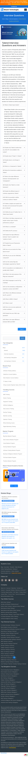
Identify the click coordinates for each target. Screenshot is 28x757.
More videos (14, 486)
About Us (3, 588)
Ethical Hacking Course (8, 423)
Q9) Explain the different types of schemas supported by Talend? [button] (11, 192)
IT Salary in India (7, 381)
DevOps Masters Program (9, 446)
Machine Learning (7, 415)
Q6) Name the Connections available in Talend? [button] (12, 171)
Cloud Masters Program (9, 443)
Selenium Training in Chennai (7, 649)
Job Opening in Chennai (10, 361)
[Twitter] (5, 580)
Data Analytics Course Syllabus (10, 377)
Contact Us (14, 6)
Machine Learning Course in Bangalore (10, 694)
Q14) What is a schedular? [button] (9, 226)
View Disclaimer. (12, 747)
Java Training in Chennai (6, 663)
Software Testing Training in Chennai (9, 633)
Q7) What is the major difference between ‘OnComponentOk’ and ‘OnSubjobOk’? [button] (11, 179)
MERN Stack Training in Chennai (8, 659)
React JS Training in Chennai (7, 651)
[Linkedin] (13, 580)
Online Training (14, 571)
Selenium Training (7, 419)
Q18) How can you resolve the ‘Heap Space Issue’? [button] (12, 250)
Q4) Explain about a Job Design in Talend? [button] (11, 161)
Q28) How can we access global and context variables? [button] (12, 308)
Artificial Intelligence (8, 405)
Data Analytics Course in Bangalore (9, 671)
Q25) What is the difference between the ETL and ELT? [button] (12, 294)
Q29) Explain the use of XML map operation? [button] (11, 314)
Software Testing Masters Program (11, 450)
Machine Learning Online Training (8, 612)
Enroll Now (4, 753)
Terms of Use (11, 594)
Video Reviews (18, 567)
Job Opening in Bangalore (10, 357)
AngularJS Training (7, 401)
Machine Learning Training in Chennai (9, 661)
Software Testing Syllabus (9, 370)
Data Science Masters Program (10, 439)
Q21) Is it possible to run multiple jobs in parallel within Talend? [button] (13, 269)
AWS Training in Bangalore (7, 698)
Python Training (7, 398)
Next (21, 329)
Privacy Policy (22, 592)
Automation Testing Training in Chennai (10, 637)
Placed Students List (5, 573)
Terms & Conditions (20, 594)
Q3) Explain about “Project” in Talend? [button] (12, 156)
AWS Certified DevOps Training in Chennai (10, 639)
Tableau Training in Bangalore (7, 680)
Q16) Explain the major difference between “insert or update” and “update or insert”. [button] (11, 237)
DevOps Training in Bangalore (8, 696)
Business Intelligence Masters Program (12, 453)
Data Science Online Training (7, 608)
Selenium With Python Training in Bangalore (11, 682)
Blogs (7, 18)
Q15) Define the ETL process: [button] (10, 230)
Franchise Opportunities (6, 592)
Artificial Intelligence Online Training (9, 618)
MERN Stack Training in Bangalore (9, 692)
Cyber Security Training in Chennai (9, 643)
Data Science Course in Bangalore (9, 676)
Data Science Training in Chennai (8, 631)
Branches (13, 588)
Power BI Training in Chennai (7, 655)
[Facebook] (2, 580)
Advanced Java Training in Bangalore (9, 702)
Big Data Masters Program (9, 436)
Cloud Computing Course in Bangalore (10, 669)
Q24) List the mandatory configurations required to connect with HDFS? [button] (12, 287)
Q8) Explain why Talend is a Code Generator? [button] (11, 186)
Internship (6, 567)
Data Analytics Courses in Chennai (9, 627)
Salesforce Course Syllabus (10, 374)
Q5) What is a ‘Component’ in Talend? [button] (12, 166)
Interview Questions (13, 18)
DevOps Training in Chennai (7, 645)
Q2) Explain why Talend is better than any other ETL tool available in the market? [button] (12, 150)
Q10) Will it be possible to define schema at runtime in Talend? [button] (11, 198)
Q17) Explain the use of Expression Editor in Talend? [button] (11, 244)
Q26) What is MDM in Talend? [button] (10, 299)
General (6, 350)
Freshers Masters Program (9, 461)
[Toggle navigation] (25, 10)
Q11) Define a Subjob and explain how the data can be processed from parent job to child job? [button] (12, 206)
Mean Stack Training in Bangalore (8, 690)
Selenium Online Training (18, 606)
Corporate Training (10, 590)
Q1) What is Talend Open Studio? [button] (11, 105)
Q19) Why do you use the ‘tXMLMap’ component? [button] (12, 256)
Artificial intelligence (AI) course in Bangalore (11, 700)
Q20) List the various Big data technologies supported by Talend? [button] (11, 263)
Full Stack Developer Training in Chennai (10, 625)
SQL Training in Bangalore (7, 678)
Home (3, 18)
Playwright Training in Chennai (8, 635)
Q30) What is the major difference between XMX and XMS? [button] (11, 320)
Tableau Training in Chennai (7, 647)
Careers (3, 590)
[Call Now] (25, 755)
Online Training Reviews (6, 569)
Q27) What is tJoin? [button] (8, 303)
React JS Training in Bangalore (8, 684)
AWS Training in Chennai (6, 641)
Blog (2, 567)
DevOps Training (7, 412)
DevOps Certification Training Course (9, 604)
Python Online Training (6, 606)
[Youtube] (9, 580)
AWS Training (6, 394)
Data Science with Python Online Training (10, 610)
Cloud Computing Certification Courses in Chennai (12, 629)
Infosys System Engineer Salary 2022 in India (14, 385)
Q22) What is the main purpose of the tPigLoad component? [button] (12, 275)
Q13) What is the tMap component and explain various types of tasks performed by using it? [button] (12, 220)
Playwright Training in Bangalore (8, 686)
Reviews (15, 569)
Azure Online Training (18, 614)
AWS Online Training (5, 602)
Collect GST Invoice (16, 573)
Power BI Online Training (6, 614)
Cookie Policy (4, 594)
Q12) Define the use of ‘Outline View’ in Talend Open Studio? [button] (12, 213)
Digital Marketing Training (9, 426)
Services (8, 588)
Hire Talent (15, 592)
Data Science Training (8, 408)
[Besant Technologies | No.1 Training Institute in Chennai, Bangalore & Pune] (10, 9)
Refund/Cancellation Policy (7, 596)
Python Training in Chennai (7, 653)
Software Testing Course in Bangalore (10, 674)
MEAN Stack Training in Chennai (8, 657)
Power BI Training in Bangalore (8, 688)
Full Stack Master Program (9, 457)
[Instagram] (16, 580)
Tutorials (12, 567)
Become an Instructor (20, 590)
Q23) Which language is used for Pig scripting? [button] (12, 281)
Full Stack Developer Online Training (9, 616)
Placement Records (16, 4)
